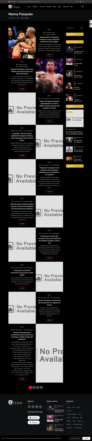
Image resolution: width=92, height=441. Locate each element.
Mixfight (69, 421)
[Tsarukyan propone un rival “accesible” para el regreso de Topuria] (69, 97)
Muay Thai (65, 6)
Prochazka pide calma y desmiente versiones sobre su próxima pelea (32, 1)
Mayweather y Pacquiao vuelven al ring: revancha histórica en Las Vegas (49, 39)
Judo (80, 414)
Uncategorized (77, 427)
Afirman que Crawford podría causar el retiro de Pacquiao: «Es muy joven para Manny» (22, 206)
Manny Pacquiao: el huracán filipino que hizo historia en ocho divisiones (22, 71)
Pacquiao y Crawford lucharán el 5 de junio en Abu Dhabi (22, 273)
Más (72, 6)
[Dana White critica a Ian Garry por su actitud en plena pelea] (69, 49)
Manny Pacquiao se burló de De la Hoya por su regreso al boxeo (49, 303)
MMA (54, 6)
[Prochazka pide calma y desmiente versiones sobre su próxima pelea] (69, 61)
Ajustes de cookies (75, 438)
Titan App (35, 6)
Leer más (49, 54)
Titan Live (42, 6)
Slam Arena (69, 427)
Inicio (29, 6)
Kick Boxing (75, 417)
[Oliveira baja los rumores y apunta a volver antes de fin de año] (69, 73)
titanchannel (57, 98)
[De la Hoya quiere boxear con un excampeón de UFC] (75, 118)
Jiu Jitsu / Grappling (71, 414)
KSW (81, 417)
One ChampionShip (77, 424)
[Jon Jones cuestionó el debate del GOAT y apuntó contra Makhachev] (69, 85)
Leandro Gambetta (50, 34)
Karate (68, 417)
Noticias (49, 6)
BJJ (74, 407)
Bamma (68, 407)
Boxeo (59, 6)
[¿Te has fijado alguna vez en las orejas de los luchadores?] (69, 159)
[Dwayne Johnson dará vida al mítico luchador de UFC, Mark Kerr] (69, 149)
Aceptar (86, 438)
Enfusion (69, 410)
